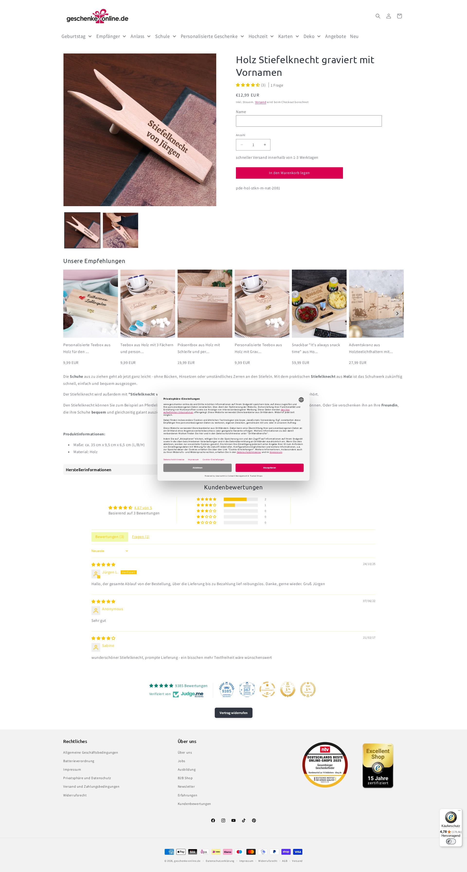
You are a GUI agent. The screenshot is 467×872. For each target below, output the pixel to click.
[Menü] (459, 812)
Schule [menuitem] (162, 36)
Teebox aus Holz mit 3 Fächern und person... (146, 348)
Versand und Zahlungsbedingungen (91, 786)
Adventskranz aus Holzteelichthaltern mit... (371, 348)
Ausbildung (187, 769)
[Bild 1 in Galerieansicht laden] (82, 230)
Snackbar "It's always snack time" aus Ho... (316, 348)
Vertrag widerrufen (234, 713)
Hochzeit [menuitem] (258, 36)
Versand (260, 102)
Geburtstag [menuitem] (74, 36)
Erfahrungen (188, 795)
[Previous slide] (69, 313)
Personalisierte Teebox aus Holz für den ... (87, 348)
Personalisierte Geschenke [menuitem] (209, 36)
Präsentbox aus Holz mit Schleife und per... (199, 348)
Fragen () (141, 536)
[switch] (451, 841)
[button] (378, 16)
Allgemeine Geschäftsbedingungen (90, 752)
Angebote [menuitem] (335, 36)
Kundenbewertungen (194, 804)
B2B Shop (185, 778)
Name (241, 111)
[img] (103, 564)
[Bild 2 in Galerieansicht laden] (120, 230)
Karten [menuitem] (285, 36)
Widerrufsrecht (75, 795)
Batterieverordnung (78, 761)
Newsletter (186, 786)
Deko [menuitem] (309, 36)
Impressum (72, 769)
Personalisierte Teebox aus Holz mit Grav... (258, 348)
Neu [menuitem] (354, 36)
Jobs (181, 761)
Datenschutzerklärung (220, 861)
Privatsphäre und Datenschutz (87, 778)
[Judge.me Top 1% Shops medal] (288, 689)
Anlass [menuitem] (137, 36)
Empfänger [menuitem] (108, 36)
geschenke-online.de (187, 861)
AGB (284, 861)
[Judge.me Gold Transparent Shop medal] (267, 689)
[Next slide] (397, 313)
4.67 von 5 (143, 507)
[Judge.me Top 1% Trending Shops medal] (308, 689)
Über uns (185, 752)
